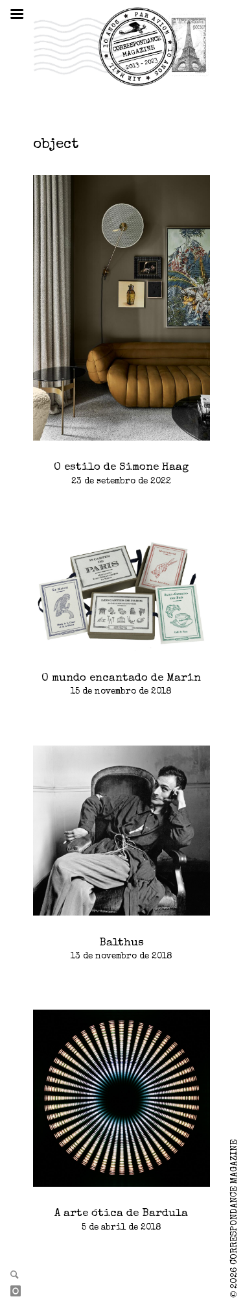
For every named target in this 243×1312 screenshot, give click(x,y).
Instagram (20, 1292)
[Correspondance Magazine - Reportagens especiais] (121, 46)
